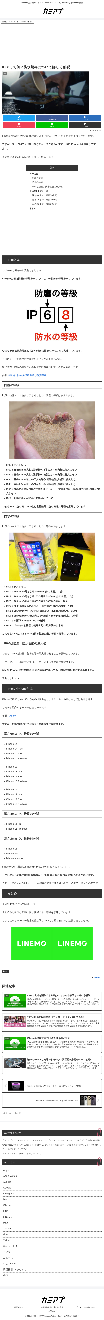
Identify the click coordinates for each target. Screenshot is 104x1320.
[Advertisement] (52, 44)
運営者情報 (19, 1307)
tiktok (6, 1234)
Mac (5, 1222)
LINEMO (7, 1217)
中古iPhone (9, 1263)
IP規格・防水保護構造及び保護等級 (27, 375)
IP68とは (34, 173)
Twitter (6, 1240)
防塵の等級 (37, 178)
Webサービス (10, 1246)
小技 (6, 971)
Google (7, 1187)
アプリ (6, 1252)
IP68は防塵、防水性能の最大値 (47, 186)
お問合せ (52, 1311)
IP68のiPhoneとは (39, 191)
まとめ (33, 208)
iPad (5, 1199)
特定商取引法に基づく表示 (52, 1307)
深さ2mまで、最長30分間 (44, 204)
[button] (85, 125)
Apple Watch (10, 1176)
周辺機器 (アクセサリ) (15, 1269)
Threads (7, 1228)
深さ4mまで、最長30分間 (44, 199)
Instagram (8, 1193)
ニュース (8, 1257)
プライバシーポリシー (85, 1307)
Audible (7, 1182)
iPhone (7, 1205)
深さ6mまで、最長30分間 (44, 195)
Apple (12, 715)
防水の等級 (37, 182)
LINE (6, 1211)
